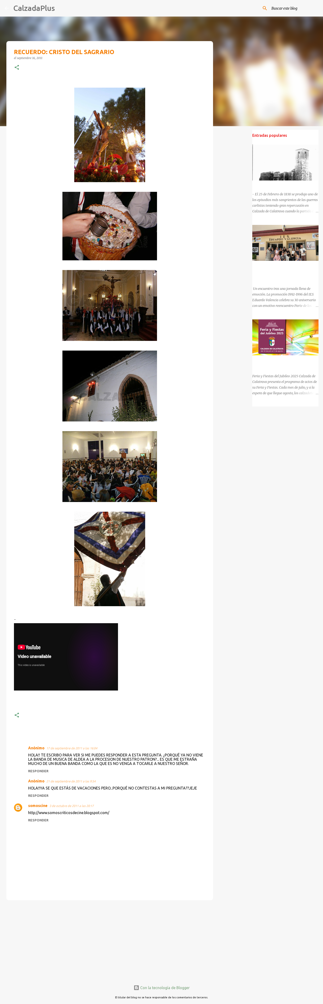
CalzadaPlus (34, 8)
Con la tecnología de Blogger (164, 988)
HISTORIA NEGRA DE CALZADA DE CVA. (283, 185)
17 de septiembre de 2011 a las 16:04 (71, 748)
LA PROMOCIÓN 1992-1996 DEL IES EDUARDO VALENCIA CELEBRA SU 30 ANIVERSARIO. (281, 272)
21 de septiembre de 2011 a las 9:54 (71, 781)
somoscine (38, 805)
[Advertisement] (109, 940)
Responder (38, 771)
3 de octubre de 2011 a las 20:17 (71, 805)
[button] (17, 67)
